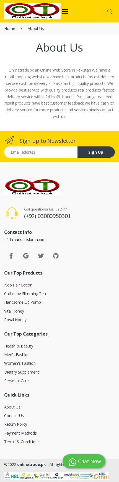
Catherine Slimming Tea (25, 293)
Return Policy (15, 424)
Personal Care (16, 380)
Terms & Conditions (21, 441)
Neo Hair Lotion (18, 285)
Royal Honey (15, 319)
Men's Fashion (17, 354)
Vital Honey (14, 311)
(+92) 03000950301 (47, 216)
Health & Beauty (18, 346)
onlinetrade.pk (31, 464)
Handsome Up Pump (22, 302)
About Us (12, 407)
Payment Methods (20, 433)
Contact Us (14, 415)
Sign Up (95, 152)
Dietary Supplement (21, 372)
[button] (110, 11)
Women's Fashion (20, 363)
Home (9, 28)
